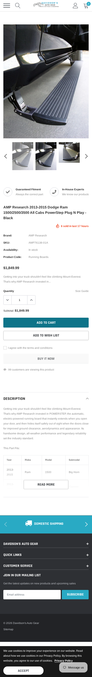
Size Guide (82, 291)
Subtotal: (8, 310)
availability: (10, 249)
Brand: (7, 235)
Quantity (8, 291)
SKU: (6, 242)
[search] (18, 5)
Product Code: (12, 257)
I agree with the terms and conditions (29, 347)
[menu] (6, 5)
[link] (10, 131)
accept (23, 670)
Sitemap (8, 629)
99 (9, 369)
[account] (75, 5)
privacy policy (63, 660)
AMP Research (38, 235)
